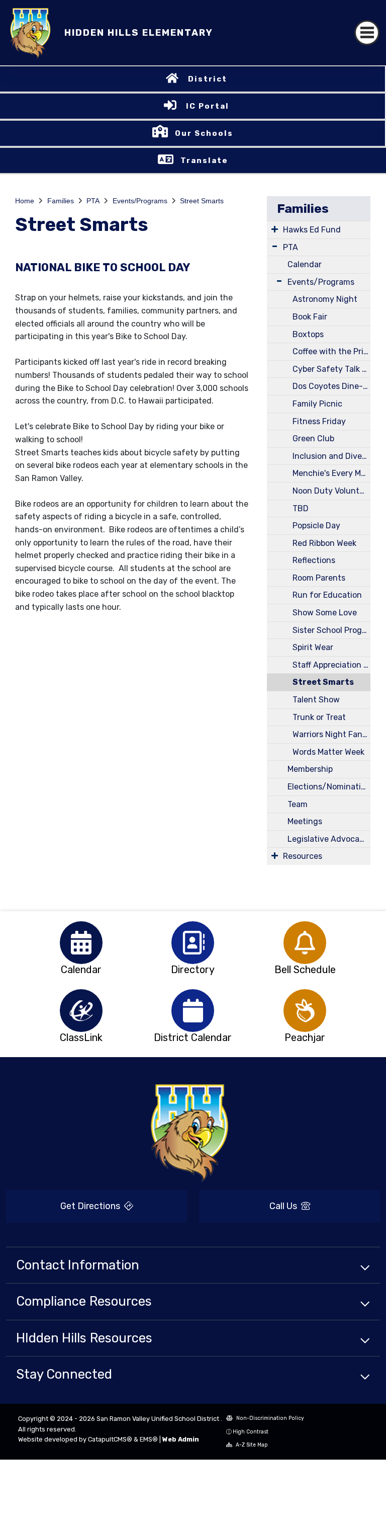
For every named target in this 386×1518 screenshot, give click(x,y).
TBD (301, 508)
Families (60, 201)
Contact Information (77, 1264)
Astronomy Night (325, 299)
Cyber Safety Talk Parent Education (331, 369)
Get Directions (91, 1206)
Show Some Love (325, 612)
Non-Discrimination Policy (269, 1418)
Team (297, 804)
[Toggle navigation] (367, 33)
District (207, 79)
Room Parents (319, 578)
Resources (302, 856)
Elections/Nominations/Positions (328, 786)
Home (24, 201)
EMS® (149, 1439)
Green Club (313, 438)
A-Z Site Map (251, 1445)
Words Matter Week (328, 752)
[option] (81, 942)
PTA (93, 201)
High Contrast (250, 1431)
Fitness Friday (319, 421)
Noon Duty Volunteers (331, 491)
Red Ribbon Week (324, 543)
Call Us (284, 1206)
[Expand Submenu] (274, 229)
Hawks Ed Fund (312, 229)
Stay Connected (64, 1374)
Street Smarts (202, 201)
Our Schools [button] (204, 133)
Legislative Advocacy (327, 839)
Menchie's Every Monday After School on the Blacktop (331, 473)
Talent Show (316, 699)
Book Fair (310, 317)
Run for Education (327, 595)
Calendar (304, 264)
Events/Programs (140, 201)
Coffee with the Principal (331, 351)
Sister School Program (331, 630)
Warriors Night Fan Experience (331, 734)
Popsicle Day (316, 525)
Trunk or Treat (319, 717)
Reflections (314, 560)
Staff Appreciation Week (331, 665)
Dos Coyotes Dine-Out (331, 386)
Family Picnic (317, 404)
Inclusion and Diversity (331, 456)
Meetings (304, 821)
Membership (310, 769)
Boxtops (308, 334)
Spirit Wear (313, 647)
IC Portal (207, 106)
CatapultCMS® (110, 1439)
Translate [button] (204, 160)
